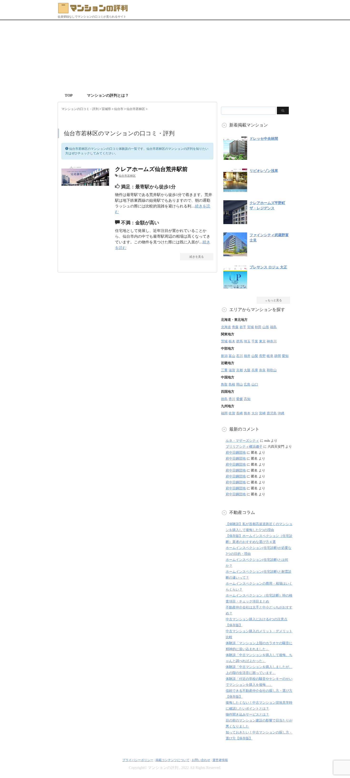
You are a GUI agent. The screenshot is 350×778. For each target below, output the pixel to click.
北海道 (226, 327)
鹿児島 (272, 413)
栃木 (232, 341)
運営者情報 (220, 760)
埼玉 (247, 341)
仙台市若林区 (127, 175)
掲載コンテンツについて (172, 760)
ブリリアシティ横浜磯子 (244, 446)
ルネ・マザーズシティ (242, 440)
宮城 (250, 327)
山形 (265, 327)
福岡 (224, 413)
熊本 (247, 413)
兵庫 (254, 370)
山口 (254, 384)
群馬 (239, 341)
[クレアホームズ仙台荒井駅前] (85, 183)
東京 (262, 341)
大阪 (247, 370)
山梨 (254, 356)
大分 (254, 413)
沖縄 (281, 413)
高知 (247, 399)
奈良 (262, 370)
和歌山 (272, 370)
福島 (273, 327)
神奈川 (272, 341)
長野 (262, 356)
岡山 (239, 384)
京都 (239, 370)
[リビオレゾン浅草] (235, 189)
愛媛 (239, 399)
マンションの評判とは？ (108, 95)
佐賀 (232, 413)
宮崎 (262, 413)
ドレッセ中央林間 (264, 139)
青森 (235, 327)
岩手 (243, 327)
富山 (232, 356)
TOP (69, 95)
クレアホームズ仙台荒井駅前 (151, 169)
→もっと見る (273, 300)
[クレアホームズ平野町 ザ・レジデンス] (235, 221)
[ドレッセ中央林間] (235, 157)
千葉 (254, 341)
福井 (247, 356)
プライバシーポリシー (137, 760)
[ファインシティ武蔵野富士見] (235, 254)
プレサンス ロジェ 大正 (268, 267)
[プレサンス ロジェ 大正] (235, 286)
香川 (232, 399)
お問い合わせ (201, 760)
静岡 (277, 356)
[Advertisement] (175, 56)
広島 (247, 384)
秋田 (258, 327)
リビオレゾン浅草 (264, 171)
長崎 (239, 413)
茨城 (224, 341)
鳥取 (224, 384)
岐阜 (270, 356)
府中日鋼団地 (236, 452)
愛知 (285, 356)
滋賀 (232, 370)
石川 (239, 356)
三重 (224, 370)
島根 (232, 384)
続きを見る (197, 256)
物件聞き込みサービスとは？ (247, 714)
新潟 (224, 356)
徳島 (224, 399)
